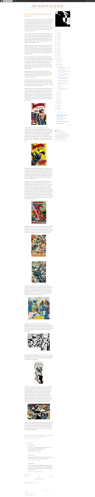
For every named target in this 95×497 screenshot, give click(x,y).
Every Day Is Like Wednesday (62, 121)
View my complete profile (61, 140)
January (59, 103)
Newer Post (27, 476)
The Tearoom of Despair (47, 6)
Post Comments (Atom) (34, 482)
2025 (58, 34)
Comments (29, 494)
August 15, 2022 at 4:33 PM (35, 471)
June (59, 94)
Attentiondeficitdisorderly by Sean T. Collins (62, 115)
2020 (58, 43)
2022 (58, 39)
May (59, 95)
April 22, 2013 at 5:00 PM (34, 452)
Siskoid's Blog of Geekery (62, 118)
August (59, 66)
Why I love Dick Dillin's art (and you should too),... (63, 68)
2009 (58, 108)
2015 (58, 52)
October (59, 62)
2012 (58, 57)
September (60, 64)
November (60, 60)
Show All (69, 125)
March (59, 99)
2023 (58, 37)
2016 (58, 50)
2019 (58, 44)
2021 (58, 41)
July (59, 92)
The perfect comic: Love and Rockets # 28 (62, 89)
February (59, 101)
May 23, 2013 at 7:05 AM (34, 460)
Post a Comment (28, 474)
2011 (58, 105)
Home (39, 476)
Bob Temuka (59, 130)
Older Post (51, 476)
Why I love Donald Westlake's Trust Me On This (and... (63, 78)
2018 (58, 46)
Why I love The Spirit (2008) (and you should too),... (63, 71)
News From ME (60, 119)
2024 (58, 35)
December (60, 59)
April (59, 97)
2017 (58, 48)
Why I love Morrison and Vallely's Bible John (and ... (63, 74)
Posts (28, 492)
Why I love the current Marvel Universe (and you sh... (63, 81)
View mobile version (39, 479)
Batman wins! (60, 86)
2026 (58, 32)
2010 (58, 107)
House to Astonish (60, 123)
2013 (58, 55)
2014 (58, 53)
